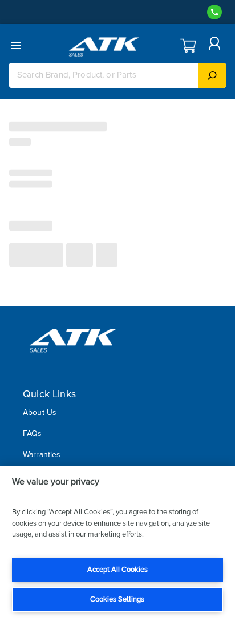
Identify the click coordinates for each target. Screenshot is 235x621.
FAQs (32, 433)
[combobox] (103, 75)
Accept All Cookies (117, 569)
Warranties (42, 454)
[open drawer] (16, 46)
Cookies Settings (117, 599)
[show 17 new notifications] (188, 46)
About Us (39, 412)
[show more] (212, 46)
